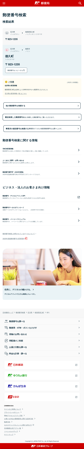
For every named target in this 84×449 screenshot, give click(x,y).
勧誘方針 (7, 422)
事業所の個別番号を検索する (34, 128)
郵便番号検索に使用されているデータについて (19, 233)
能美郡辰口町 (39, 312)
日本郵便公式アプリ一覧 (12, 428)
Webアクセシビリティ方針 (13, 415)
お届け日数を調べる (18, 347)
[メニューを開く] (4, 3)
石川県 (30, 312)
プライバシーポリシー (11, 412)
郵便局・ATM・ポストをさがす (23, 327)
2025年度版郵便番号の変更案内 (13, 238)
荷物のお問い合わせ (18, 334)
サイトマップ (8, 434)
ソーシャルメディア (11, 431)
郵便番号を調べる (17, 321)
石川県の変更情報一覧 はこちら (16, 93)
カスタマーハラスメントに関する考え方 (18, 425)
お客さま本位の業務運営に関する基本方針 (18, 419)
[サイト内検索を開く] (80, 3)
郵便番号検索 (20, 312)
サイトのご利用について (12, 409)
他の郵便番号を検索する (15, 105)
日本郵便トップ (8, 312)
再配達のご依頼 (16, 340)
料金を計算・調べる (18, 353)
